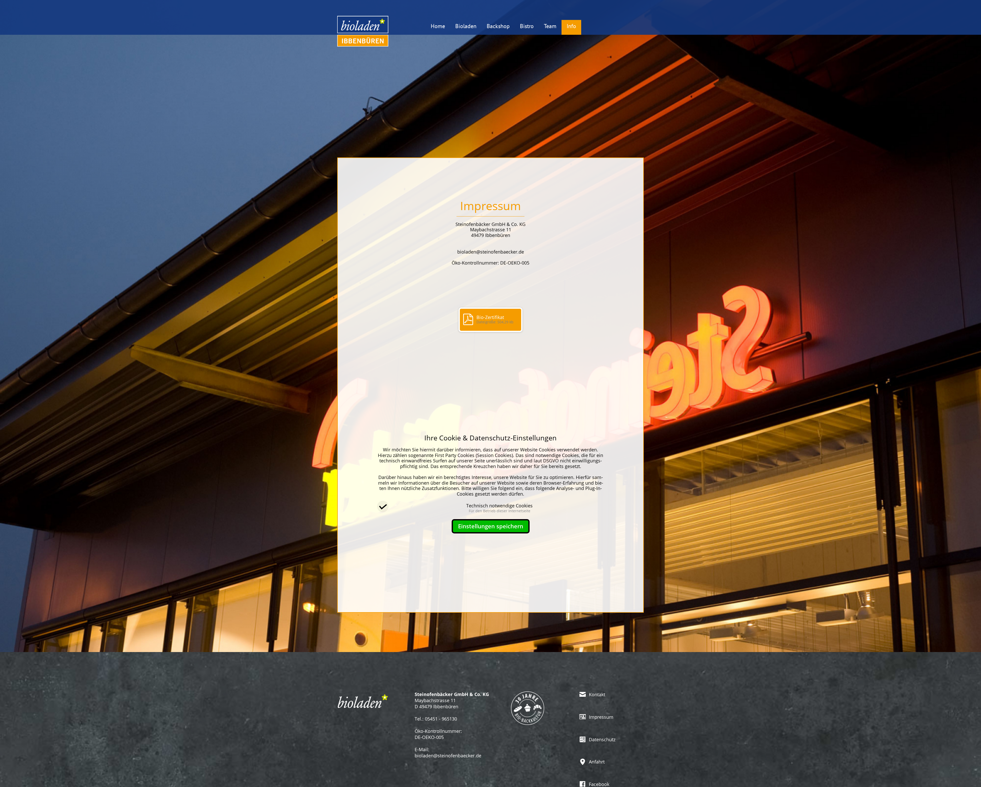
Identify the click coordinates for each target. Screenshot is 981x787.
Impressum (601, 717)
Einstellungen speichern (490, 526)
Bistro (527, 26)
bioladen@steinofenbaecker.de (448, 755)
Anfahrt (597, 762)
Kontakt (597, 694)
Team (550, 26)
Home (438, 26)
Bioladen (465, 26)
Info (571, 26)
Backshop (498, 26)
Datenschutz (602, 739)
